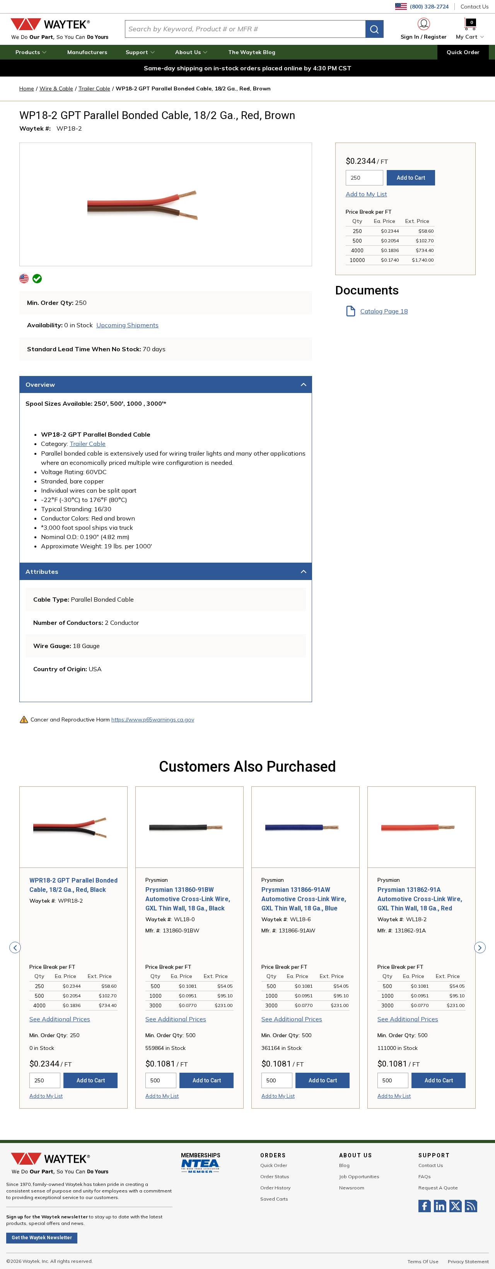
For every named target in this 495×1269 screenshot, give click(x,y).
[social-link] (426, 1206)
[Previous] (15, 947)
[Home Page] (59, 29)
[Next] (480, 947)
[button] (32, 52)
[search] (374, 29)
